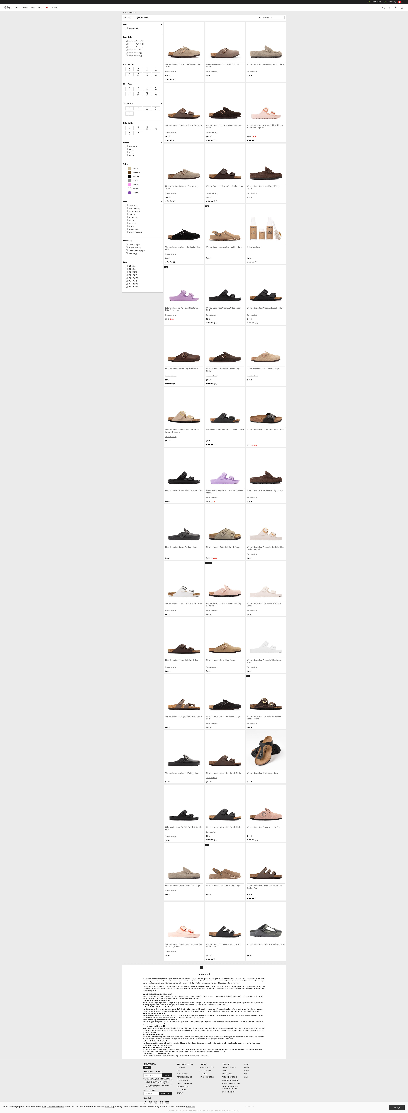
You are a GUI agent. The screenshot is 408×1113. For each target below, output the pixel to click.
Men (245, 1074)
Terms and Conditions (229, 1077)
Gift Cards (203, 1074)
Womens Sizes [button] (128, 64)
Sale (46, 7)
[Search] (384, 7)
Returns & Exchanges (184, 1077)
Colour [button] (125, 164)
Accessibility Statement (230, 1080)
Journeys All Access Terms (231, 1083)
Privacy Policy (227, 1074)
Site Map (180, 1093)
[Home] (7, 7)
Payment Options (183, 1086)
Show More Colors (170, 71)
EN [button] (402, 2)
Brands (246, 1067)
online (196, 1056)
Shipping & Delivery (183, 1080)
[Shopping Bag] (402, 7)
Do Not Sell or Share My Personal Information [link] (230, 1088)
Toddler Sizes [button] (128, 103)
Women (246, 1071)
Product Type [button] (128, 241)
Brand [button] (125, 25)
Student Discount (206, 1071)
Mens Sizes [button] (127, 84)
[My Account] (396, 7)
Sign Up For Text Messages (153, 1072)
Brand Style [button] (127, 37)
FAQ (178, 1071)
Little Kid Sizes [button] (128, 123)
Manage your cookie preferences (53, 1107)
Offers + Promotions (207, 1077)
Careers (225, 1071)
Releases (55, 7)
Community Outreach (229, 1067)
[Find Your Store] (390, 7)
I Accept (397, 1108)
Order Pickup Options (184, 1083)
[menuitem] (16, 7)
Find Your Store (149, 1090)
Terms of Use (165, 1082)
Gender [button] (126, 143)
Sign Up (147, 1067)
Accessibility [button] (391, 2)
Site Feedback (181, 1090)
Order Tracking (376, 2)
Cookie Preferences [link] (228, 1092)
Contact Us (181, 1067)
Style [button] (125, 202)
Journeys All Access (207, 1067)
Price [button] (125, 262)
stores (206, 1056)
